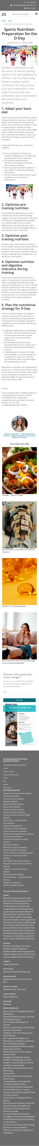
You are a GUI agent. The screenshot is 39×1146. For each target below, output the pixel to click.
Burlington (16, 946)
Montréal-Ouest (9, 914)
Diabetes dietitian (10, 801)
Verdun (13, 938)
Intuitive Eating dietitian (13, 836)
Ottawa (13, 954)
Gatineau (25, 903)
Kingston (15, 949)
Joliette (13, 906)
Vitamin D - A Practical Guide (13, 606)
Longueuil (7, 909)
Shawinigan (19, 933)
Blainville (6, 898)
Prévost (12, 917)
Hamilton (7, 949)
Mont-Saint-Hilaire (17, 911)
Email (4, 691)
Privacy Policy (7, 788)
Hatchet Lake (24, 972)
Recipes (5, 784)
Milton (14, 951)
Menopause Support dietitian (15, 847)
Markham (23, 949)
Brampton (7, 946)
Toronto (32, 954)
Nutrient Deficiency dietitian (14, 850)
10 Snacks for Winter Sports (14, 1084)
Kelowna (6, 989)
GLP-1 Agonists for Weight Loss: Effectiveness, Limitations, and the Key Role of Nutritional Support (18, 1041)
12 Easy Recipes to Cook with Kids (17, 1081)
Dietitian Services (8, 771)
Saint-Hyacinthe (22, 925)
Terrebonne (8, 936)
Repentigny (27, 917)
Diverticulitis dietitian (12, 807)
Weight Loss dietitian (11, 882)
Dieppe (6, 979)
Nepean (31, 951)
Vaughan (14, 957)
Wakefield (20, 938)
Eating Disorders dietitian (13, 809)
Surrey (13, 989)
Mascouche (16, 909)
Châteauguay (16, 901)
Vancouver (21, 989)
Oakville (6, 954)
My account (31, 8)
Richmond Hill (22, 954)
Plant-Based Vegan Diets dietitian (16, 861)
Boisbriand (15, 898)
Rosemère (15, 920)
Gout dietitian (9, 823)
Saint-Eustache (9, 925)
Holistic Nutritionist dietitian (14, 831)
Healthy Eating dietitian (12, 826)
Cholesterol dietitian (11, 796)
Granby (6, 906)
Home (4, 21)
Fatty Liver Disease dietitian (14, 812)
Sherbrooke (29, 933)
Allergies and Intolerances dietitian (17, 793)
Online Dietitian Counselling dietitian (18, 853)
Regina (6, 997)
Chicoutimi (27, 901)
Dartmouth (7, 972)
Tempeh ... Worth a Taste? (12, 495)
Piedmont (21, 914)
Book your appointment (20, 14)
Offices (5, 778)
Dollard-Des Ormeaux (12, 903)
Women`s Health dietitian (13, 885)
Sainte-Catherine (19, 930)
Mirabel (25, 909)
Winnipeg (7, 1004)
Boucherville (26, 898)
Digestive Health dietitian (13, 804)
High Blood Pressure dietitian (15, 828)
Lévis (23, 906)
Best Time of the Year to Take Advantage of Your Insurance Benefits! (18, 661)
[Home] (4, 14)
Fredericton (14, 979)
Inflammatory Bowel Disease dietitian (18, 834)
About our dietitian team (11, 775)
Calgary (6, 964)
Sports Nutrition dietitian (13, 874)
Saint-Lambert (24, 928)
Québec (18, 917)
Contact (5, 768)
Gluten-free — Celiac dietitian (15, 820)
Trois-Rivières (19, 936)
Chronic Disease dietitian (13, 799)
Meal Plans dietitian (11, 845)
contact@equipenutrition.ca (24, 5)
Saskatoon (13, 997)
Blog (9, 21)
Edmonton (14, 964)
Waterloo (22, 957)
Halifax (16, 972)
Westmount (30, 938)
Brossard (7, 901)
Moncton (23, 979)
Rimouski (7, 920)
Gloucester (26, 946)
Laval (18, 906)
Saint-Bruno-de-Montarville (24, 922)
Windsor (30, 957)
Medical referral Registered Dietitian (14, 765)
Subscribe (19, 700)
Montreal (29, 911)
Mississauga (22, 951)
